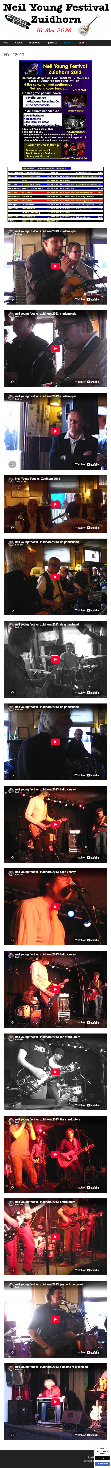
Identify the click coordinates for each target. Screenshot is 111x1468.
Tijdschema (52, 43)
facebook (104, 1464)
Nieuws (18, 43)
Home (5, 43)
